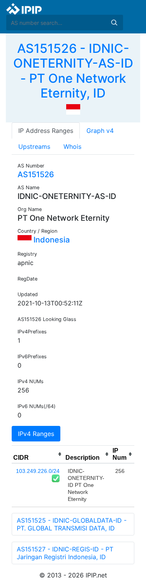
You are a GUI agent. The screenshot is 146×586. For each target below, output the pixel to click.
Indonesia (51, 239)
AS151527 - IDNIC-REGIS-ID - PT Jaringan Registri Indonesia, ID (65, 553)
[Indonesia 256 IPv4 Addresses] (73, 109)
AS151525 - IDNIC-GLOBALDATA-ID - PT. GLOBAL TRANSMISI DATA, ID (72, 524)
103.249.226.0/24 (38, 471)
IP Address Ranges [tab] (45, 130)
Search (114, 22)
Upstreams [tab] (34, 146)
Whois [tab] (72, 146)
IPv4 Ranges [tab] (36, 434)
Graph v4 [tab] (100, 130)
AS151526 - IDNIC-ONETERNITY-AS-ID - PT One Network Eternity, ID (73, 71)
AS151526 (36, 174)
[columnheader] (38, 454)
